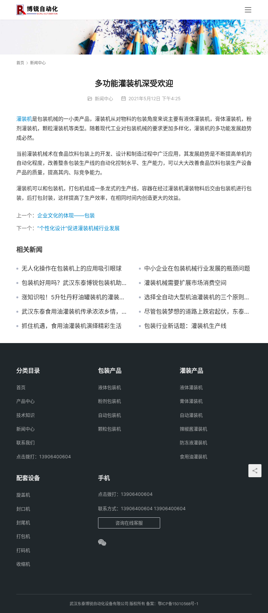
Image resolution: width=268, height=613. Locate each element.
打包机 (23, 536)
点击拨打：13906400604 (43, 456)
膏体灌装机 (191, 401)
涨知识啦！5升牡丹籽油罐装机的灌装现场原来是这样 (75, 297)
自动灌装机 (191, 415)
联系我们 (25, 442)
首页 (20, 62)
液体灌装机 (191, 387)
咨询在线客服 (129, 523)
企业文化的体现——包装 (66, 215)
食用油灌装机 (193, 456)
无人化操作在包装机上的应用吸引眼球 (72, 268)
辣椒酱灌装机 (193, 429)
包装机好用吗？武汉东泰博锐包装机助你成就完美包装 (75, 283)
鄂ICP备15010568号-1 (178, 603)
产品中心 (25, 401)
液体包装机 (109, 387)
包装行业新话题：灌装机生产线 (185, 326)
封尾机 (23, 522)
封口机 (23, 508)
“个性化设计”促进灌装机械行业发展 (78, 228)
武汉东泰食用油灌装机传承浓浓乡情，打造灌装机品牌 (75, 311)
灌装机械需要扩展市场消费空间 (185, 283)
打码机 (23, 550)
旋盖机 (23, 494)
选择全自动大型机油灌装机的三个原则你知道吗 (198, 297)
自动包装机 (109, 415)
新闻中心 (104, 98)
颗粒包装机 (109, 429)
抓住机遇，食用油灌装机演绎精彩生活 (72, 326)
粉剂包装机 (109, 401)
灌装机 (24, 119)
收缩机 (23, 564)
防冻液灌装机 (193, 442)
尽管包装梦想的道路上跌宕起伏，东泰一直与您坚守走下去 (198, 311)
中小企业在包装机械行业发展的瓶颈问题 (197, 268)
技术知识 (25, 415)
